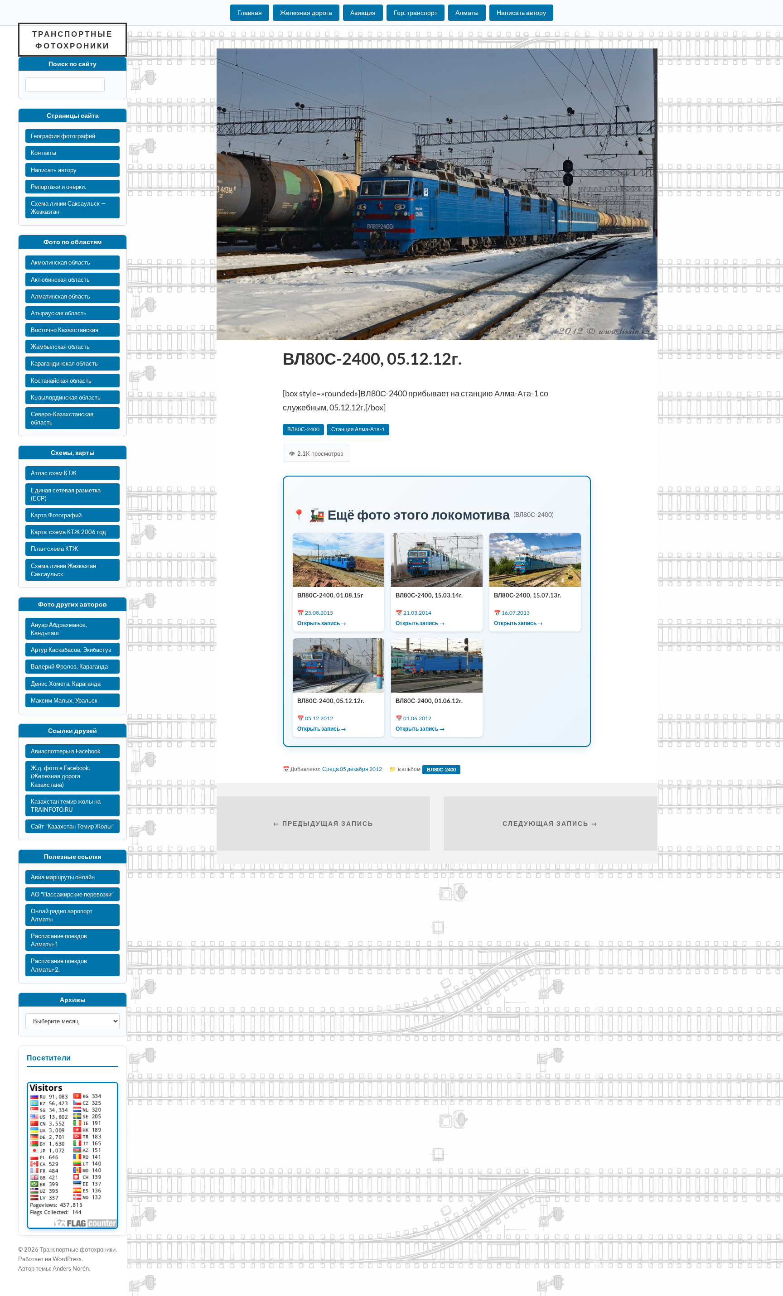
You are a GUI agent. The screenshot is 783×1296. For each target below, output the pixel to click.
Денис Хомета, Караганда (66, 683)
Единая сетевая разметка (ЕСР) (66, 494)
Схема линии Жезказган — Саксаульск (66, 570)
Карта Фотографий (56, 515)
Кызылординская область (66, 397)
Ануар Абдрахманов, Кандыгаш (59, 628)
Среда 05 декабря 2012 (352, 769)
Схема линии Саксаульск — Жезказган (68, 207)
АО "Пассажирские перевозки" (72, 894)
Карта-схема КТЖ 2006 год (68, 531)
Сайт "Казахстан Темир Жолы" (72, 826)
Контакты (43, 152)
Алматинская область (60, 296)
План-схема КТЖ (54, 548)
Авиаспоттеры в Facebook (66, 751)
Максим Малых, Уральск (64, 700)
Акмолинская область (60, 262)
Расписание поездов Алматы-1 (59, 940)
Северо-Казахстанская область (62, 418)
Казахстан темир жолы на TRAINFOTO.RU (66, 805)
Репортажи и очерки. (58, 186)
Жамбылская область (60, 346)
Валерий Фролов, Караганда (69, 666)
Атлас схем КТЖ (54, 473)
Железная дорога (306, 12)
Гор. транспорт (415, 12)
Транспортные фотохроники (72, 39)
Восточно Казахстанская (64, 329)
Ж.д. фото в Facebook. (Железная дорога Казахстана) (60, 776)
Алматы (466, 12)
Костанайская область (61, 380)
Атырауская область (59, 313)
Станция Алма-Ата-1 (358, 429)
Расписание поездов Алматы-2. (59, 965)
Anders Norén (71, 1268)
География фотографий (63, 136)
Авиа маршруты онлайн (63, 877)
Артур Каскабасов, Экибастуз (71, 649)
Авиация (363, 12)
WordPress (67, 1258)
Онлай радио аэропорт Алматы (61, 915)
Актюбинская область (60, 279)
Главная (249, 12)
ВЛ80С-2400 (303, 429)
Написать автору (521, 12)
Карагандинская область (64, 363)
